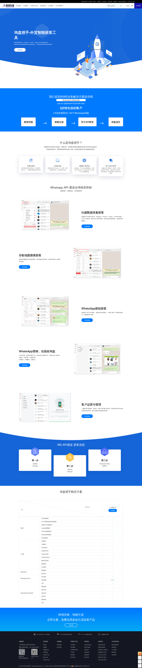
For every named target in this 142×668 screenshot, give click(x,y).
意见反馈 (114, 655)
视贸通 (99, 1)
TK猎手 (72, 652)
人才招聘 (114, 650)
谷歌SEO (86, 650)
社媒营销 (86, 655)
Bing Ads (45, 657)
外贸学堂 (86, 641)
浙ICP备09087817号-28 (64, 666)
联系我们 (114, 652)
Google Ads (46, 655)
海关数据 (72, 647)
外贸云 (94, 1)
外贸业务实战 (87, 644)
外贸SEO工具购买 (103, 650)
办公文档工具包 (102, 660)
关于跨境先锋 (115, 641)
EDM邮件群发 (74, 650)
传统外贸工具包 (102, 657)
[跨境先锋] (7, 6)
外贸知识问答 (101, 644)
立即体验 (20, 50)
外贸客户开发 (74, 641)
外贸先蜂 (110, 1)
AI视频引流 (46, 650)
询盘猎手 (115, 1)
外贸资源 (100, 641)
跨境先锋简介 (115, 644)
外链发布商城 (101, 647)
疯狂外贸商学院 (122, 1)
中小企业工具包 (102, 655)
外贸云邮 (72, 657)
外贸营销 (45, 641)
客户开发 (86, 657)
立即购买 (112, 510)
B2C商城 (59, 647)
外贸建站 (59, 641)
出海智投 (104, 1)
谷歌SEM (86, 652)
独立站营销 (87, 647)
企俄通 (45, 647)
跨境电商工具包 (102, 652)
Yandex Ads (46, 660)
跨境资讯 (114, 647)
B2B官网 (59, 644)
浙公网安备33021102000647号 (81, 666)
